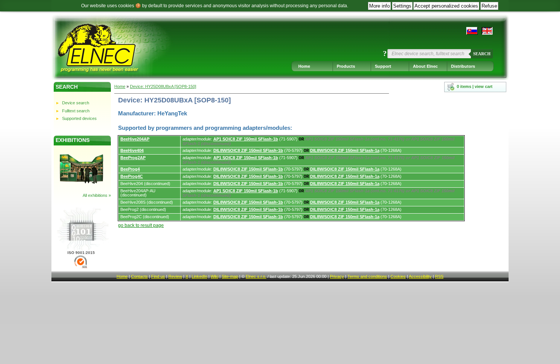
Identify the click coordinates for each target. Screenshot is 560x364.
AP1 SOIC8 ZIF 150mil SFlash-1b (245, 139)
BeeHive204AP (134, 139)
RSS (439, 276)
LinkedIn (199, 276)
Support (383, 66)
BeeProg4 (130, 169)
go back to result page (141, 225)
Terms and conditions (367, 276)
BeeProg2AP (133, 157)
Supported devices (79, 118)
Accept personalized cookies (446, 6)
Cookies (398, 276)
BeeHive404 (132, 150)
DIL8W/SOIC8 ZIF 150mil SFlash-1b (248, 150)
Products (346, 66)
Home (304, 66)
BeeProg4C (131, 176)
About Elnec (425, 66)
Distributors (463, 66)
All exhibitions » (97, 195)
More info (379, 6)
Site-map (230, 276)
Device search (75, 103)
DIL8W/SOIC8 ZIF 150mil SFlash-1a (344, 150)
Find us (158, 276)
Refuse (489, 6)
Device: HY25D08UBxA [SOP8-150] (163, 86)
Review (175, 276)
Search (482, 53)
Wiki (214, 276)
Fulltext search (76, 111)
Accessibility (420, 276)
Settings (402, 6)
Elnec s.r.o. (256, 276)
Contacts (139, 276)
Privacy (337, 276)
